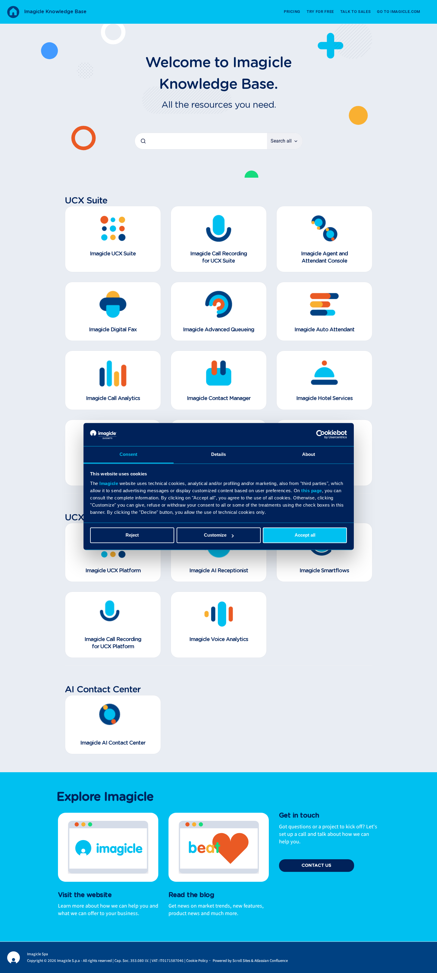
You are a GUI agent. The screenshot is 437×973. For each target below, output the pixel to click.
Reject (132, 535)
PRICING (292, 11)
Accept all (305, 535)
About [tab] (308, 454)
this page (311, 490)
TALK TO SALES (355, 11)
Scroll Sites (241, 960)
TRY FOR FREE (320, 11)
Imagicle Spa (37, 954)
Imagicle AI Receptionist (218, 571)
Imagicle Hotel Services (324, 398)
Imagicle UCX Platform (113, 571)
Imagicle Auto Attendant (324, 330)
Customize (215, 535)
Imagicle (108, 483)
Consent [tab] (129, 454)
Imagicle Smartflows (324, 571)
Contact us (316, 865)
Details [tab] (218, 454)
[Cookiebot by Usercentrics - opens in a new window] (320, 434)
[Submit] (143, 141)
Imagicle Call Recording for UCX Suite (218, 257)
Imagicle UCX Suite (113, 254)
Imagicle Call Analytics (113, 398)
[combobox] (201, 141)
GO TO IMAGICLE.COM (398, 11)
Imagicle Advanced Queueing (218, 330)
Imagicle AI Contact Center (112, 743)
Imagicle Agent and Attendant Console (324, 257)
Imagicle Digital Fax (113, 330)
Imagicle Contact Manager (218, 398)
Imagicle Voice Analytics (218, 639)
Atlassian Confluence (271, 960)
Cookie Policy (197, 960)
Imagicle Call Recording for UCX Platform (112, 643)
